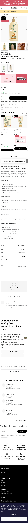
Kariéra (2, 483)
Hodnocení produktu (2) (18, 161)
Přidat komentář (14, 371)
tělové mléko (13, 166)
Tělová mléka (22, 249)
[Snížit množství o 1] (2, 98)
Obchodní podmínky (5, 491)
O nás (2, 470)
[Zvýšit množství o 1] (6, 98)
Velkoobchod (4, 485)
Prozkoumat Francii (12, 355)
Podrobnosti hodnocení (19, 58)
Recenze (3, 472)
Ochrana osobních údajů (6, 493)
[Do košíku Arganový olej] (7, 150)
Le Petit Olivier (4, 52)
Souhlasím (14, 519)
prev (23, 113)
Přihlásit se (22, 431)
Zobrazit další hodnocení (20, 420)
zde (2, 511)
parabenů (8, 231)
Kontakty (3, 482)
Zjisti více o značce (12, 351)
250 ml (23, 256)
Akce (2, 474)
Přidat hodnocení (14, 296)
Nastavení (14, 514)
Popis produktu (7, 161)
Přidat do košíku (18, 98)
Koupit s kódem (8, 81)
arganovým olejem (7, 168)
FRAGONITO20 (21, 79)
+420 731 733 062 (7, 500)
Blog (2, 480)
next (26, 113)
